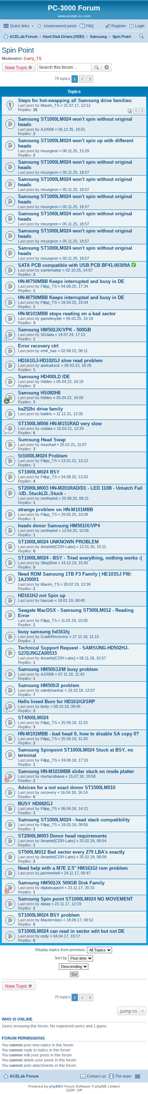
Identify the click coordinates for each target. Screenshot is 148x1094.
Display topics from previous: (61, 949)
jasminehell (50, 873)
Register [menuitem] (118, 26)
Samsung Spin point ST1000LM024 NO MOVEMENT (75, 899)
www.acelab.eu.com (74, 16)
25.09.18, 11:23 (74, 722)
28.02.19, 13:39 (77, 584)
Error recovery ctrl (38, 346)
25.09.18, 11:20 (74, 738)
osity (45, 936)
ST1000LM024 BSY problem (49, 915)
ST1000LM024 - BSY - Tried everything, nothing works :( (80, 558)
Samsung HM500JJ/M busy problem (58, 669)
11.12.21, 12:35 (69, 414)
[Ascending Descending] (74, 966)
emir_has (49, 351)
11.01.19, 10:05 (74, 620)
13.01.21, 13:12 (74, 461)
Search (96, 67)
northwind (49, 498)
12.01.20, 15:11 (92, 546)
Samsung (98, 36)
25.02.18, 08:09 (92, 857)
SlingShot (49, 563)
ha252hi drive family (40, 409)
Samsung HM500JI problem (48, 685)
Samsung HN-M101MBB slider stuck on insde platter (76, 771)
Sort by (61, 958)
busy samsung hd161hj (44, 631)
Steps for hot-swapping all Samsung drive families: (75, 100)
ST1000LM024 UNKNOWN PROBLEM (58, 541)
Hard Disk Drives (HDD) (63, 36)
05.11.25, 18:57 (76, 172)
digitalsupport (52, 888)
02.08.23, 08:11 (74, 351)
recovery (48, 792)
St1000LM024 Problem (43, 456)
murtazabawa (52, 776)
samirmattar (51, 270)
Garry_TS (32, 58)
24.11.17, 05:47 (77, 873)
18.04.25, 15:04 (74, 302)
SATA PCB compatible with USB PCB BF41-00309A (74, 265)
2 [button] (82, 79)
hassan (47, 600)
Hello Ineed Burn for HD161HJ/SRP (56, 701)
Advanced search (107, 67)
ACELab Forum (23, 36)
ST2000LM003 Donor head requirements (62, 836)
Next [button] (90, 79)
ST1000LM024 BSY (39, 472)
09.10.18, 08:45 (67, 706)
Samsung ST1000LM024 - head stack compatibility (74, 819)
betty (45, 706)
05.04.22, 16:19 (69, 381)
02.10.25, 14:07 (79, 270)
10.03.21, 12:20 (70, 428)
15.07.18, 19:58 (82, 776)
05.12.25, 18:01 (71, 129)
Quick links (19, 26)
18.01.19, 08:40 (71, 600)
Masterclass (51, 920)
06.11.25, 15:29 (76, 151)
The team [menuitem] (123, 1076)
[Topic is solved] (133, 265)
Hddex (46, 381)
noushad (48, 444)
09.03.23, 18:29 (77, 365)
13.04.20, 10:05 (75, 530)
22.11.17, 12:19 (68, 904)
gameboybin (51, 318)
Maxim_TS (50, 105)
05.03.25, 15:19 (79, 318)
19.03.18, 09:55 (74, 824)
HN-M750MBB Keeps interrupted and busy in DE (71, 281)
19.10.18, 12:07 (81, 690)
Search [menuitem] (141, 37)
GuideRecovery (54, 636)
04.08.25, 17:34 (74, 286)
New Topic (16, 67)
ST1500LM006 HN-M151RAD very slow (60, 423)
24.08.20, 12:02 (74, 477)
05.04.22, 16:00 (69, 397)
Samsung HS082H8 (39, 392)
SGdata (47, 334)
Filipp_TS (49, 286)
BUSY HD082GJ (35, 803)
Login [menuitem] (139, 26)
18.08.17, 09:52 (79, 920)
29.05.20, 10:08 (74, 514)
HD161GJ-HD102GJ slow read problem (60, 360)
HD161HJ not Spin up (41, 595)
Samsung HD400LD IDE (44, 376)
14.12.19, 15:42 (74, 563)
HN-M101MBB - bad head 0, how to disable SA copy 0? (78, 733)
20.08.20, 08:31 (75, 498)
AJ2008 (47, 129)
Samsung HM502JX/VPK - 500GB (54, 329)
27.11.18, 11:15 (86, 636)
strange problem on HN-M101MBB (55, 509)
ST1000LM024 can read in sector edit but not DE (71, 931)
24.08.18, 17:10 (74, 760)
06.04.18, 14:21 (74, 808)
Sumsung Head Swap (42, 439)
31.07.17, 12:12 (77, 105)
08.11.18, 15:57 (92, 658)
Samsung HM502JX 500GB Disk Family (61, 883)
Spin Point (121, 36)
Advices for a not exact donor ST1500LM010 (66, 787)
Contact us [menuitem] (96, 1076)
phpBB (55, 1086)
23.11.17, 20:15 (81, 888)
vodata (46, 428)
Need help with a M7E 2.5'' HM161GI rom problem (73, 868)
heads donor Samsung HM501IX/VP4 (59, 525)
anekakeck (50, 365)
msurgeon (49, 151)
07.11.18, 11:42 (71, 674)
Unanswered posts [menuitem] (60, 26)
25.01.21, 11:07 (73, 444)
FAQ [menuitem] (90, 26)
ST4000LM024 (33, 717)
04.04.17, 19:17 (66, 936)
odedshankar (52, 690)
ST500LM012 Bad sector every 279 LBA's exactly (71, 852)
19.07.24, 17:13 (71, 334)
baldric (46, 414)
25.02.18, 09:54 (92, 841)
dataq (45, 904)
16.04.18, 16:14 (74, 792)
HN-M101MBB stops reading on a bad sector (67, 313)
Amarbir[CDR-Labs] (58, 546)
